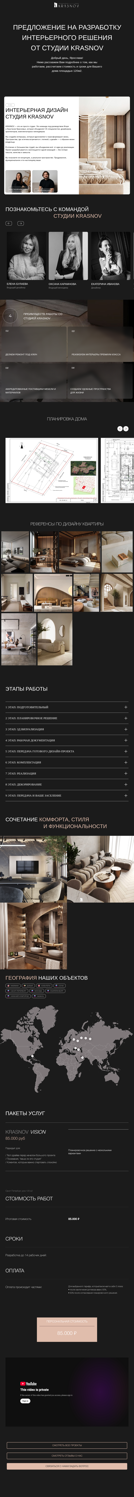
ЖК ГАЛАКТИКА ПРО (33, 934)
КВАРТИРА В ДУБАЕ (100, 867)
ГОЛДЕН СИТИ (33, 867)
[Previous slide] (120, 428)
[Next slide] (126, 428)
